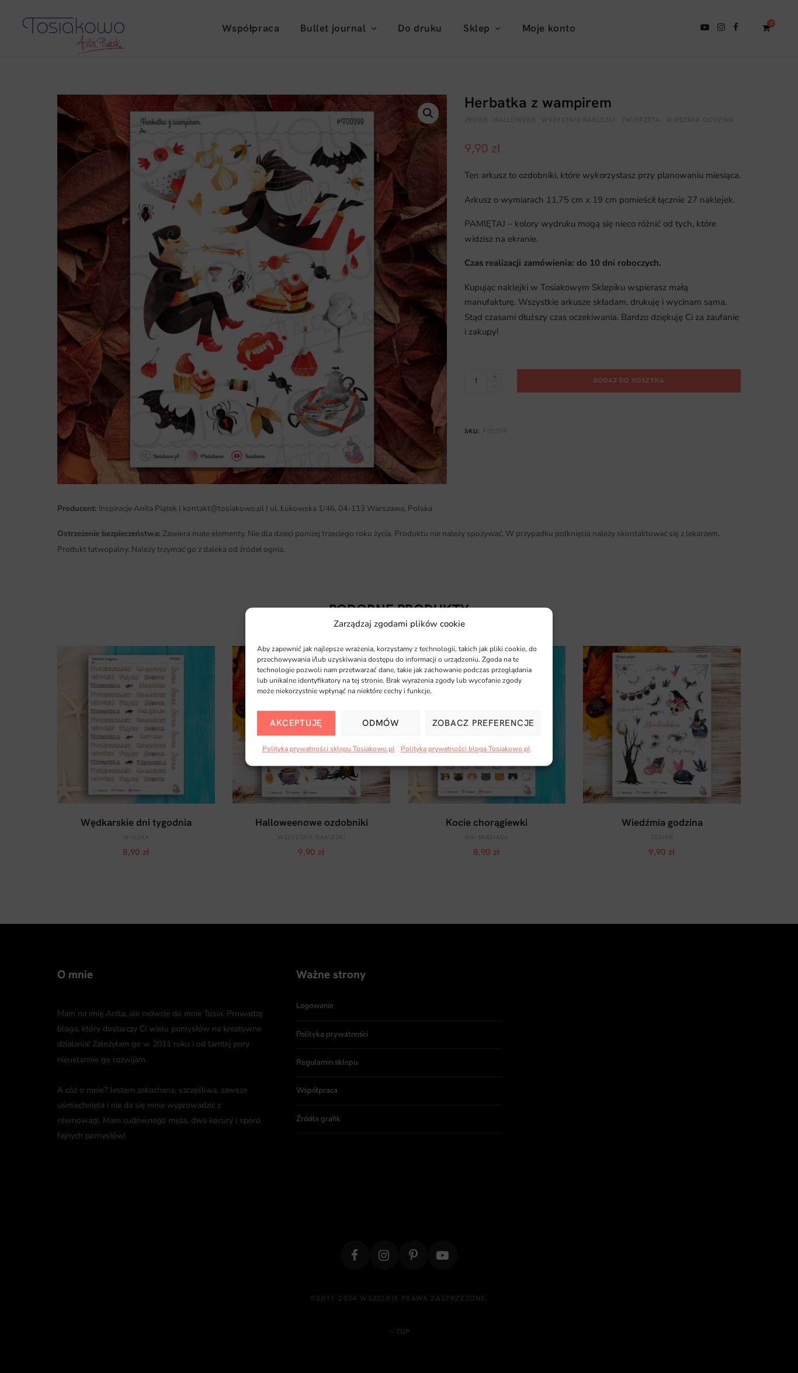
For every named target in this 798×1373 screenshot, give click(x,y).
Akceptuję (296, 723)
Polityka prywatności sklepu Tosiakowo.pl (328, 749)
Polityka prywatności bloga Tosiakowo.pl (465, 749)
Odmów (380, 723)
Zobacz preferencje (483, 723)
